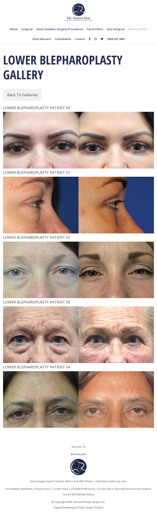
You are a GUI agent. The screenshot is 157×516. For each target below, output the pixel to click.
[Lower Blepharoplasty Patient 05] (78, 140)
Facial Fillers (95, 29)
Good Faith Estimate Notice (78, 494)
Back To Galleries (22, 94)
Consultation (63, 39)
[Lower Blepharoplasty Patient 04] (78, 399)
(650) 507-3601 (116, 39)
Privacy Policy (42, 489)
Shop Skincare (41, 39)
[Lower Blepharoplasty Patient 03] (78, 334)
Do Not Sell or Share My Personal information (124, 489)
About (14, 29)
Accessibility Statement (19, 489)
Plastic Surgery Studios (90, 507)
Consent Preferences (83, 489)
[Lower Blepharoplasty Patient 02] (78, 270)
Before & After (137, 29)
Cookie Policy (60, 489)
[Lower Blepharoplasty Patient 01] (78, 205)
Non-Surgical (115, 29)
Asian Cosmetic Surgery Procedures (59, 29)
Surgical (27, 29)
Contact (80, 39)
